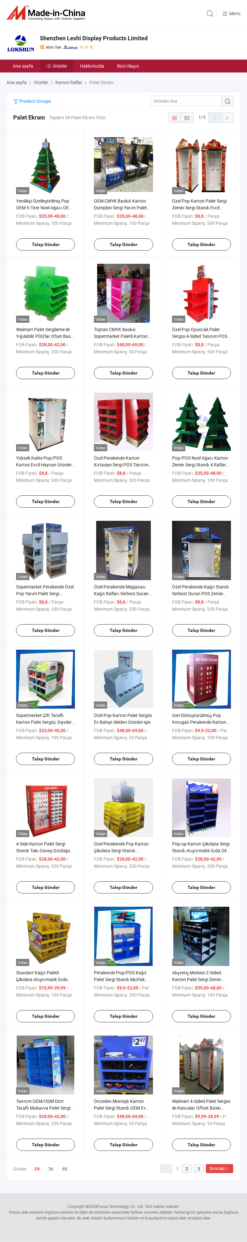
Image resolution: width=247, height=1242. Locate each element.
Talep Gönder (45, 244)
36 (50, 1169)
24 (37, 1168)
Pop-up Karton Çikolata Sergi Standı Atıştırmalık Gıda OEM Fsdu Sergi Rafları (201, 850)
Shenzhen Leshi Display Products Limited (94, 38)
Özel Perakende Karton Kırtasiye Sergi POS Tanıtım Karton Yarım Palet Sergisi (121, 464)
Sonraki (216, 1168)
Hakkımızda (92, 66)
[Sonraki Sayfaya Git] (227, 117)
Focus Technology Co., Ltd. (120, 1206)
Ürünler (60, 66)
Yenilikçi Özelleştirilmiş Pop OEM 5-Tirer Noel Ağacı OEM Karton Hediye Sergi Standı (44, 207)
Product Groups (34, 101)
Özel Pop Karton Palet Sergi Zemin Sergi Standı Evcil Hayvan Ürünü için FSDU (199, 207)
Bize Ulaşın (128, 66)
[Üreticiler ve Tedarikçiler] (46, 12)
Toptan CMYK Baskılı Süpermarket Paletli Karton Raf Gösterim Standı (121, 336)
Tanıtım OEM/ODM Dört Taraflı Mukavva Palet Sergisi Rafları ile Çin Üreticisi (45, 1108)
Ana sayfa (23, 66)
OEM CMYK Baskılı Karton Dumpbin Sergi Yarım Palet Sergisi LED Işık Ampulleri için (122, 207)
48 (64, 1169)
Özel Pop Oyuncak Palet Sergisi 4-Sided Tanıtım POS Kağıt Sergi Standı (199, 336)
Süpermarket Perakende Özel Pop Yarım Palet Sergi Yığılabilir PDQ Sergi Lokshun (45, 593)
